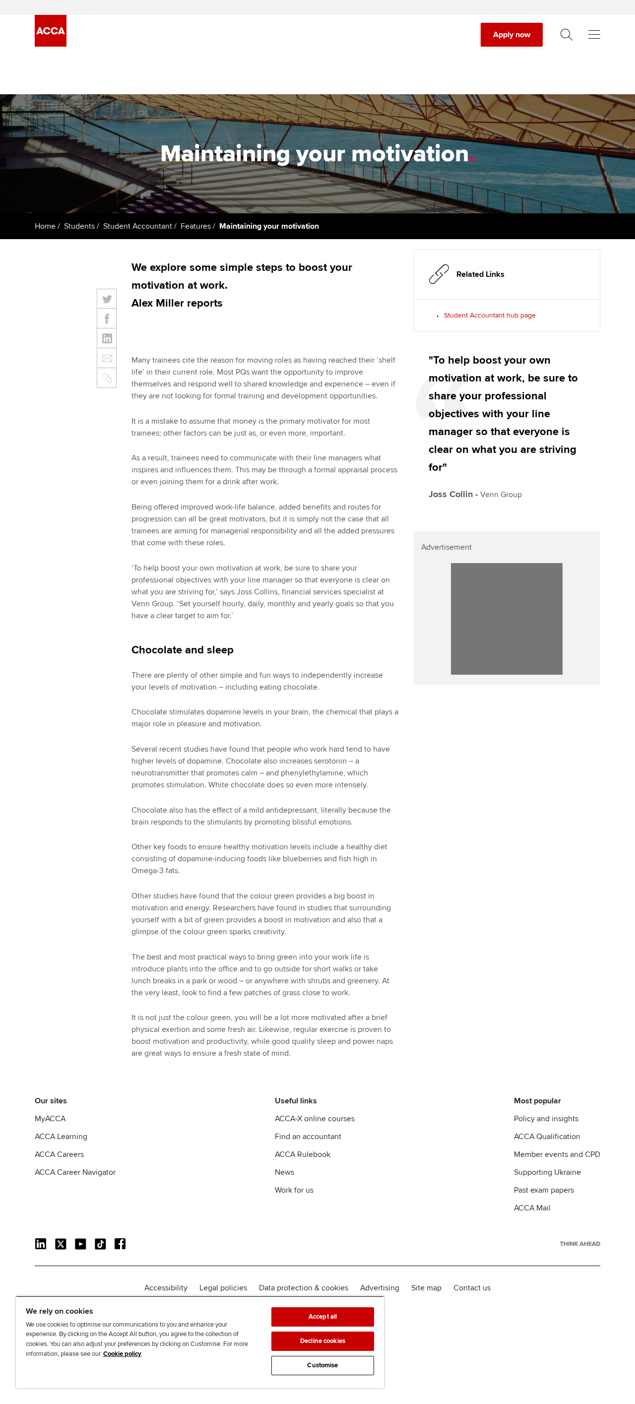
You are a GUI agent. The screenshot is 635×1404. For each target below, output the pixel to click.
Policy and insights (546, 1119)
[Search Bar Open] (566, 35)
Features (196, 226)
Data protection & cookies (303, 1288)
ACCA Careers (59, 1154)
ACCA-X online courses (315, 1119)
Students (79, 226)
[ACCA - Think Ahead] (50, 44)
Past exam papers (544, 1190)
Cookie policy (122, 1354)
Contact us (472, 1288)
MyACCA (50, 1119)
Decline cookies (322, 1341)
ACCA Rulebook (302, 1154)
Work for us (294, 1190)
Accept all (323, 1317)
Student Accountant (137, 226)
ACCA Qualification (547, 1137)
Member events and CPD (557, 1154)
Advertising (379, 1288)
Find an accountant (308, 1137)
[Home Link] (580, 1244)
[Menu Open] (594, 35)
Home (45, 226)
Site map (426, 1288)
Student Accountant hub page (490, 315)
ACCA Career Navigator (75, 1172)
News (284, 1172)
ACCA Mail (532, 1208)
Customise (322, 1365)
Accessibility (166, 1288)
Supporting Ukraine (547, 1172)
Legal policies (223, 1288)
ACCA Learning (61, 1137)
